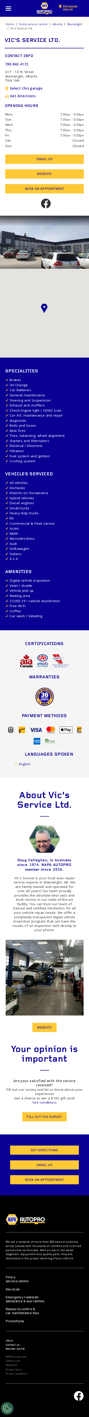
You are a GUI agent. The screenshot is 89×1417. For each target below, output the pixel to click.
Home (10, 24)
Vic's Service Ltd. (21, 28)
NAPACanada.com (16, 1356)
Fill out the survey (44, 1117)
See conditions (44, 1102)
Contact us (13, 1345)
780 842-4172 (16, 64)
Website (44, 174)
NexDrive (11, 1365)
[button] (44, 308)
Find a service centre (33, 24)
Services (13, 1289)
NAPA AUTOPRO (44, 8)
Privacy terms (14, 1369)
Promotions (15, 1321)
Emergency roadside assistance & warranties (25, 1299)
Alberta (57, 24)
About (9, 1341)
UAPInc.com (13, 1361)
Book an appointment (44, 189)
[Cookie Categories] (7, 1408)
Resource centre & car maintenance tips (22, 1311)
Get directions (23, 96)
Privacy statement (17, 1373)
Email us (44, 159)
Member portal (15, 1349)
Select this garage (26, 88)
